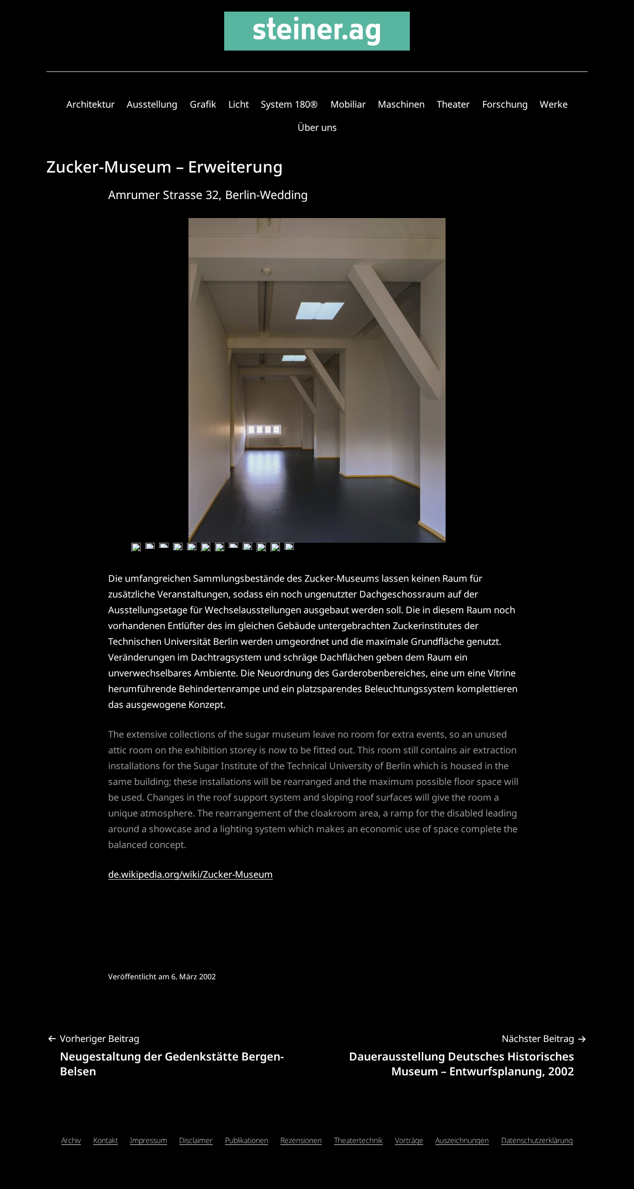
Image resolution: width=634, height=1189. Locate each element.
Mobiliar (348, 104)
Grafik (203, 104)
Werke (554, 104)
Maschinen (401, 104)
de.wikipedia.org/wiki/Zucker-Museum (190, 874)
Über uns (317, 127)
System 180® (289, 104)
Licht (238, 104)
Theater (453, 104)
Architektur (90, 104)
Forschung (505, 104)
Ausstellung (152, 104)
